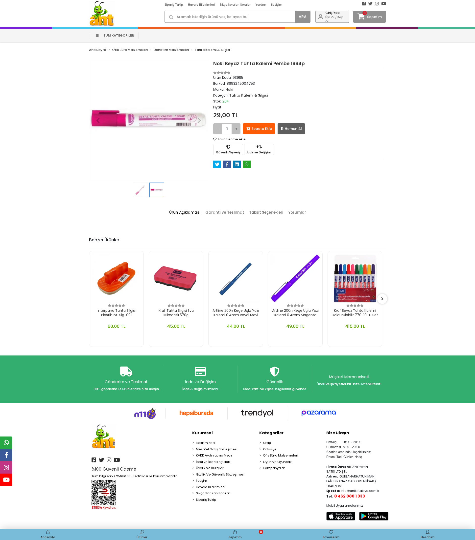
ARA (303, 17)
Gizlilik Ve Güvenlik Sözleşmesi (220, 474)
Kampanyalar (274, 468)
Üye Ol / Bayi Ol (334, 19)
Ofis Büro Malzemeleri (280, 455)
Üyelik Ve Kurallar (210, 468)
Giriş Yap (332, 12)
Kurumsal (202, 433)
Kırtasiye (270, 449)
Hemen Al (293, 128)
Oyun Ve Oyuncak (277, 461)
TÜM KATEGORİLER (118, 35)
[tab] (184, 212)
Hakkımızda (205, 442)
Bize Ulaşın (337, 433)
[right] (382, 298)
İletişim (276, 4)
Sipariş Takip (174, 4)
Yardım (261, 4)
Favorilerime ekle (231, 139)
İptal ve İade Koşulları (213, 461)
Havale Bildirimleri (201, 4)
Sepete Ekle (261, 128)
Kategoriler (271, 433)
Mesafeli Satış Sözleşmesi (216, 449)
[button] (98, 120)
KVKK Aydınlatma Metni (214, 455)
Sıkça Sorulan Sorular (235, 4)
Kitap (267, 442)
